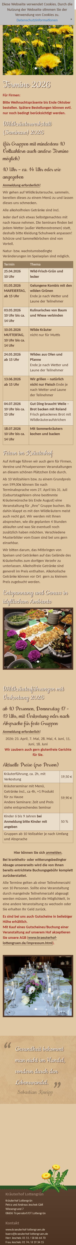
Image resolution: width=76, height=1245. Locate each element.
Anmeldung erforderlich (21, 185)
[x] (71, 20)
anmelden (53, 853)
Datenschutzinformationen (37, 20)
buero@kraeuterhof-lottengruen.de (27, 1234)
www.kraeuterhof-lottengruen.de (25, 1229)
